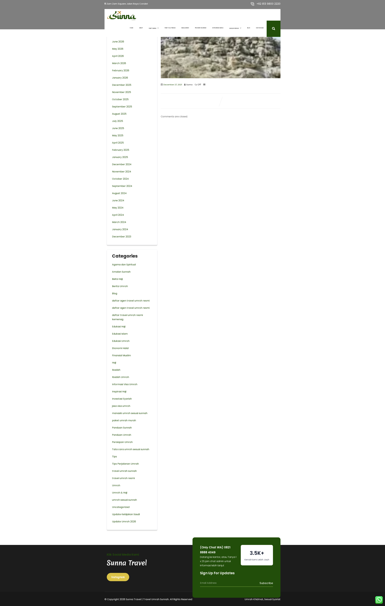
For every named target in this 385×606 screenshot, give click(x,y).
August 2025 (119, 114)
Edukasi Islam (120, 333)
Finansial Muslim (121, 355)
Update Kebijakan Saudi (126, 514)
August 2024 (119, 193)
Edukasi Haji (118, 326)
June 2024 (118, 200)
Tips (114, 456)
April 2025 (118, 142)
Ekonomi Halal (120, 348)
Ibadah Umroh (120, 377)
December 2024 (121, 164)
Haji (114, 362)
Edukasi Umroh (120, 341)
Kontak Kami (260, 28)
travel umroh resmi (123, 478)
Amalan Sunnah (234, 28)
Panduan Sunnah (122, 427)
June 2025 (118, 128)
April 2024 (118, 215)
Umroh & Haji (119, 492)
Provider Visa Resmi (200, 28)
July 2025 (117, 121)
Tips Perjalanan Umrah (125, 463)
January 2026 (120, 77)
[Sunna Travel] (122, 16)
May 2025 (117, 135)
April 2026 (118, 56)
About (141, 28)
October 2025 (120, 99)
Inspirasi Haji (119, 391)
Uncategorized (120, 507)
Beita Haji (117, 279)
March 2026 (119, 63)
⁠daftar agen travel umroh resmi (130, 308)
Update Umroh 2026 (124, 521)
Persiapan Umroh (122, 442)
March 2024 (119, 222)
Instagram (118, 577)
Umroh (116, 485)
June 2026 (118, 41)
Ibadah (116, 370)
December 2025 (121, 85)
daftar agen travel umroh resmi (130, 300)
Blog (248, 28)
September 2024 (122, 186)
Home (131, 28)
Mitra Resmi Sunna (217, 28)
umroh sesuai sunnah (124, 500)
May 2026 (117, 49)
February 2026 (120, 70)
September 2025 (122, 106)
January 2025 (120, 157)
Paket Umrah (152, 28)
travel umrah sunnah (124, 471)
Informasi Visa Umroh (124, 384)
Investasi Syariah (122, 398)
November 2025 (121, 92)
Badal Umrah (185, 28)
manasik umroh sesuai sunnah (129, 413)
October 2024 (120, 179)
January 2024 (120, 229)
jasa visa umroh (121, 406)
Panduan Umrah (121, 435)
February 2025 (120, 150)
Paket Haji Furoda (170, 28)
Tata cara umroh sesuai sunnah (130, 449)
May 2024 (117, 207)
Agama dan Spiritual (124, 264)
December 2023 (121, 236)
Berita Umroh (120, 286)
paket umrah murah (124, 420)
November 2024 (121, 171)
